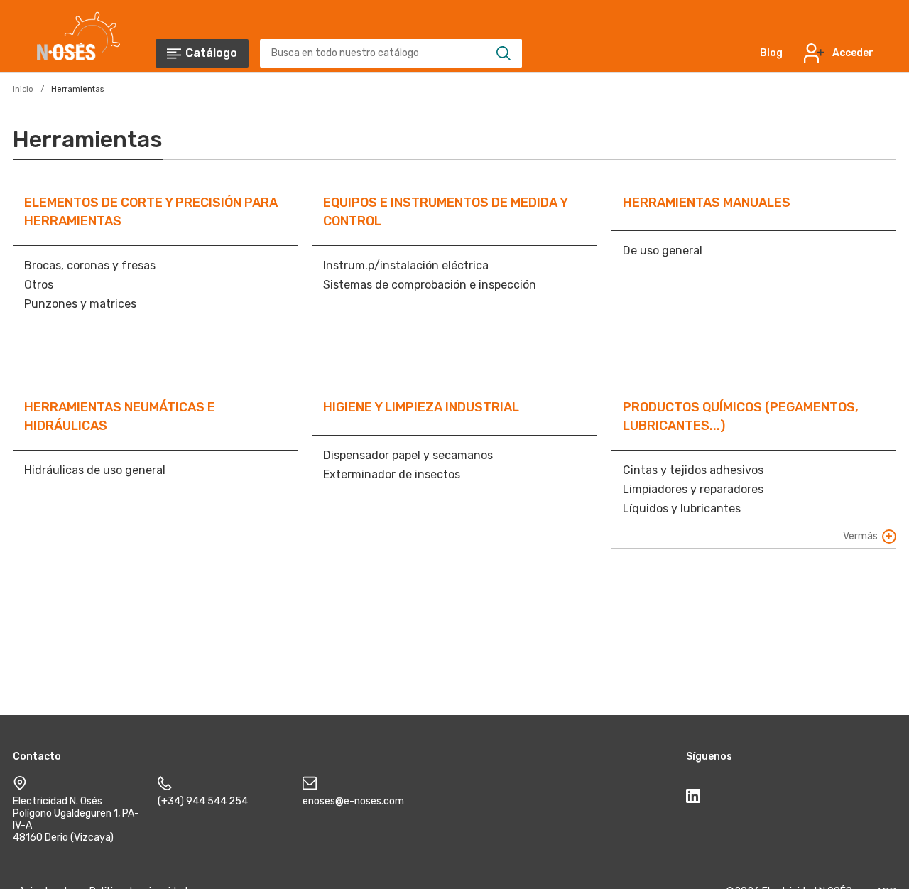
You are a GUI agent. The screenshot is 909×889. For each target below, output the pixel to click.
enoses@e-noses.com (353, 801)
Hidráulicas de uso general (94, 470)
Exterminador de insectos (391, 474)
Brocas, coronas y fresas (90, 265)
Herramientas (77, 89)
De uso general (662, 250)
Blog (771, 53)
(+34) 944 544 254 (203, 801)
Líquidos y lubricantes (682, 508)
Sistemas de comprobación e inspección (429, 284)
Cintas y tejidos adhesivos (693, 470)
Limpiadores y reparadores (693, 489)
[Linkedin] (693, 799)
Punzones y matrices (80, 304)
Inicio (23, 89)
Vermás (860, 536)
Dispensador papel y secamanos (408, 455)
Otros (38, 284)
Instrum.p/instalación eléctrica (406, 265)
